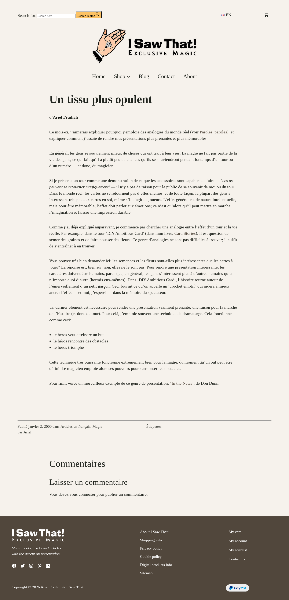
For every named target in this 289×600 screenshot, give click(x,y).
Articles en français (75, 426)
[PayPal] (237, 590)
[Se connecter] (250, 15)
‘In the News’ (182, 383)
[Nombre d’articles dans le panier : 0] (266, 15)
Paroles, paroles (213, 132)
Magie (97, 426)
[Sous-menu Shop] (128, 76)
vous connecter (82, 494)
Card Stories (185, 233)
